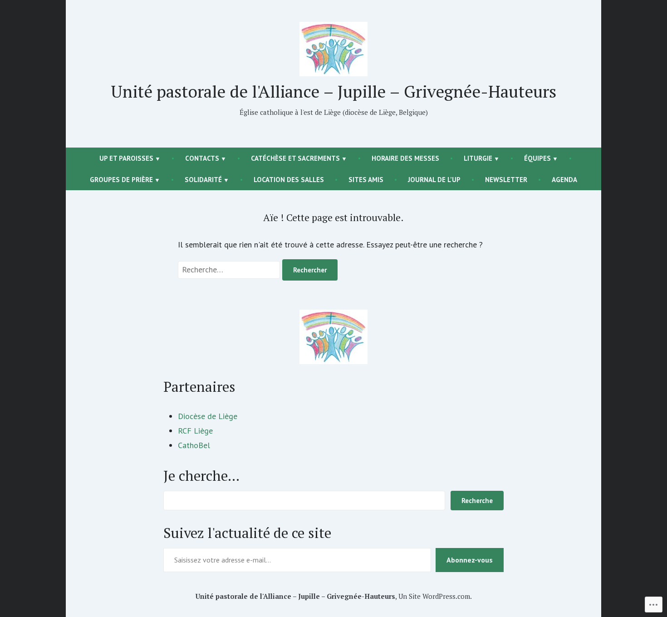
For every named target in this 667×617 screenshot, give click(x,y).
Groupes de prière (121, 179)
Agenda (564, 179)
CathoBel (194, 445)
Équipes (537, 158)
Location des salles (289, 179)
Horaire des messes (405, 158)
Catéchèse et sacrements (295, 158)
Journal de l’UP (434, 179)
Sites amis (365, 179)
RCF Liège (195, 430)
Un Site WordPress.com (434, 596)
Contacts (202, 158)
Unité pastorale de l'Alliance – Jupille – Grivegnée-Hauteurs (333, 91)
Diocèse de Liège (207, 416)
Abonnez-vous (469, 559)
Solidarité (203, 179)
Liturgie (478, 158)
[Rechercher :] (230, 269)
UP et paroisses (126, 158)
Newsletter (506, 179)
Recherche (477, 500)
